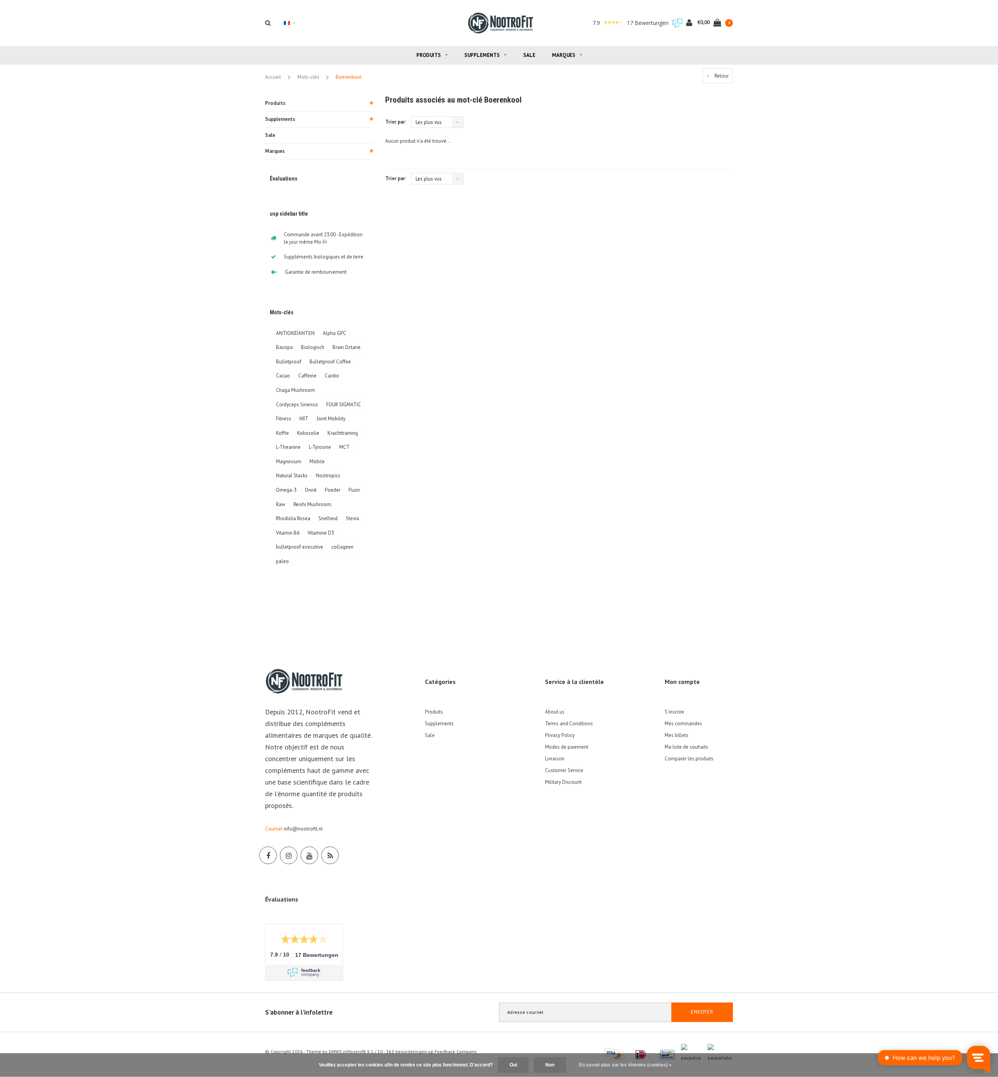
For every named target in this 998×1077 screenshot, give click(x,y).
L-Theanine (288, 447)
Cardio (332, 375)
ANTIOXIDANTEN (295, 333)
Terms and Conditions (569, 723)
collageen (342, 547)
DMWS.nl (338, 1051)
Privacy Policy (560, 735)
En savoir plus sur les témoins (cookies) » (625, 1065)
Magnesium (288, 461)
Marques (563, 55)
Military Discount (563, 782)
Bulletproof (288, 361)
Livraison (554, 758)
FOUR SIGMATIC (343, 404)
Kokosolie (308, 433)
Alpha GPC (334, 333)
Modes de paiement (566, 747)
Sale (529, 55)
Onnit (311, 490)
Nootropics (328, 475)
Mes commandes (683, 723)
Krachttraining (342, 433)
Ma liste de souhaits (686, 747)
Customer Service (564, 770)
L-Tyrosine (320, 447)
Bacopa (284, 347)
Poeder (332, 490)
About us (554, 712)
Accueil (273, 77)
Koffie (282, 433)
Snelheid (328, 518)
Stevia (352, 518)
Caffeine (307, 375)
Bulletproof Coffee (330, 361)
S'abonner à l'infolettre (299, 1012)
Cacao (283, 375)
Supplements (482, 55)
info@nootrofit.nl (303, 828)
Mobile (317, 461)
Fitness (283, 418)
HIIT (303, 418)
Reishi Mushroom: (313, 504)
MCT (344, 447)
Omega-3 (286, 490)
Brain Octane (347, 347)
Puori (354, 490)
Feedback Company (456, 1051)
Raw (280, 504)
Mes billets (676, 735)
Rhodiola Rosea (293, 518)
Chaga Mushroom (295, 390)
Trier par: (395, 122)
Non (549, 1065)
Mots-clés (308, 77)
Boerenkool (349, 77)
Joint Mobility (331, 418)
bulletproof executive (299, 547)
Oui (513, 1065)
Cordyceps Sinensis (297, 404)
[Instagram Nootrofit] (288, 855)
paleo (282, 561)
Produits (428, 55)
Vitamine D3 (321, 533)
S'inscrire (674, 712)
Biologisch (312, 347)
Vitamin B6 (287, 533)
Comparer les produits (689, 758)
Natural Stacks (292, 475)
